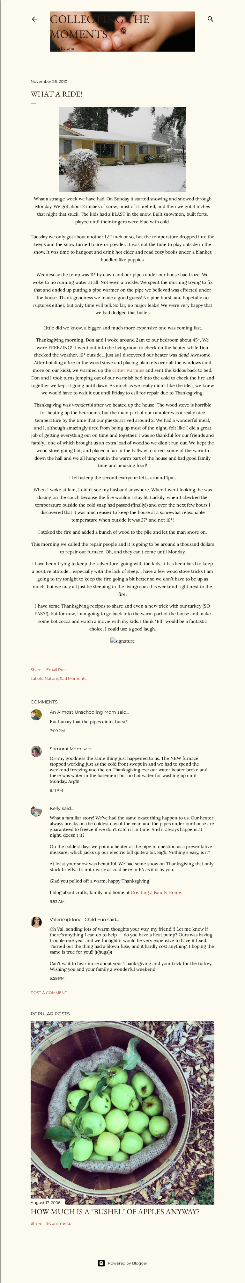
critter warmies (128, 370)
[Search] (210, 17)
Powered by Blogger (127, 1263)
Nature (51, 678)
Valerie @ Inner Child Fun (78, 919)
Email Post (56, 669)
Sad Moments (73, 678)
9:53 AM (57, 901)
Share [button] (36, 669)
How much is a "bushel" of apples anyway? (115, 1211)
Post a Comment (49, 992)
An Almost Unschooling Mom (83, 712)
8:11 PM (56, 790)
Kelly (55, 808)
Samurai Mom (65, 749)
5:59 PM (57, 978)
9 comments (58, 1223)
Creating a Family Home (156, 892)
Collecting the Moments (99, 26)
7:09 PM (57, 730)
